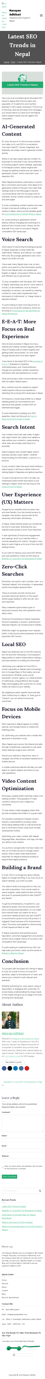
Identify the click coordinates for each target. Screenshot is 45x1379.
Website (5, 1156)
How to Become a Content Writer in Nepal (22, 214)
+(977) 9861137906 (12, 1309)
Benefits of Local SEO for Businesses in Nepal (22, 559)
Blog (4, 1294)
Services (5, 1283)
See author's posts (13, 1062)
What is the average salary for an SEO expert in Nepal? (22, 1228)
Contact (5, 1290)
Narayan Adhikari (13, 1033)
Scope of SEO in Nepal (12, 487)
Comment (6, 1112)
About (4, 1287)
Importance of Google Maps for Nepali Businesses (19, 1216)
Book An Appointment (10, 1297)
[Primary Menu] (41, 15)
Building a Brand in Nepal (13, 953)
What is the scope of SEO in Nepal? (17, 1222)
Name (5, 1136)
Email (4, 1146)
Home (4, 1280)
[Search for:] (22, 1191)
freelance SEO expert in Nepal (26, 1039)
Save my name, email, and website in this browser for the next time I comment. (23, 1167)
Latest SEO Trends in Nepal (14, 1206)
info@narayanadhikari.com (17, 1314)
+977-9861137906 (12, 1056)
